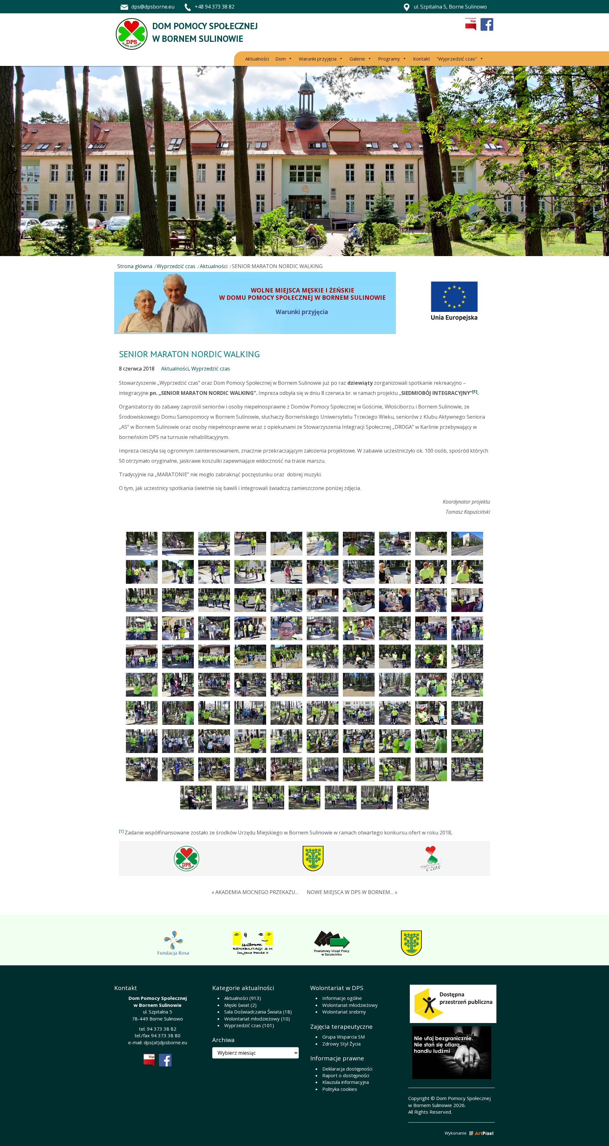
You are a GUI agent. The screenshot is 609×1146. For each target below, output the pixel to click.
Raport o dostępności (345, 1075)
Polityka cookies (339, 1089)
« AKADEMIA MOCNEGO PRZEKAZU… (255, 892)
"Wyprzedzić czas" (456, 58)
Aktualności (257, 58)
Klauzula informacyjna (345, 1082)
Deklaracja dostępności (347, 1069)
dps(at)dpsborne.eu (165, 1042)
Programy (389, 58)
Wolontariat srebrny (344, 1011)
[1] (474, 391)
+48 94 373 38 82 (214, 6)
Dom (280, 58)
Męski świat (236, 1005)
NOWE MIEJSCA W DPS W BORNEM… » (352, 892)
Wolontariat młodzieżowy (252, 1018)
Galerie (357, 58)
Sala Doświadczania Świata (253, 1011)
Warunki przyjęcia (318, 58)
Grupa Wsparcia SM (343, 1036)
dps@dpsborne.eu (152, 6)
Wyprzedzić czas (176, 266)
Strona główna (134, 266)
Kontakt (421, 58)
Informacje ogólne (342, 998)
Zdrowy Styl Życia (341, 1043)
